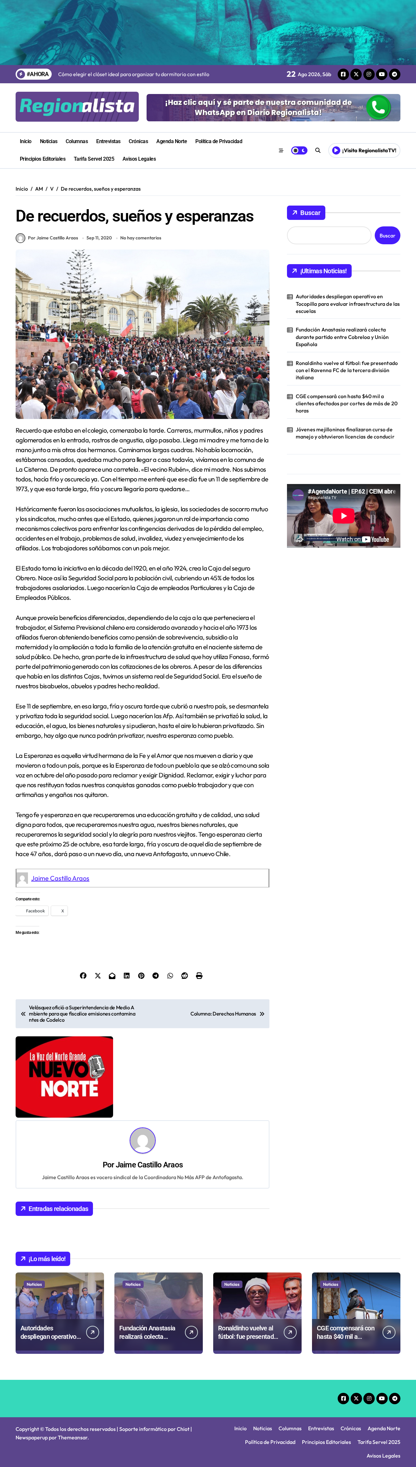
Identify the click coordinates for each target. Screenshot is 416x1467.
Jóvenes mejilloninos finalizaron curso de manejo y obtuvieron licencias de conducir (345, 433)
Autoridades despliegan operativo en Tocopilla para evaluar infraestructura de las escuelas (348, 303)
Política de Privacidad (218, 141)
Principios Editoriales (42, 159)
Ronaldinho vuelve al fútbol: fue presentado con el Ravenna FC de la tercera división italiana (347, 370)
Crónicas (138, 141)
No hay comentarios (140, 238)
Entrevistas (108, 141)
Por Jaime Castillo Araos (53, 238)
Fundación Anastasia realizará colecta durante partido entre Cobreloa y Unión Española (342, 336)
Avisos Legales (139, 159)
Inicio (26, 141)
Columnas (77, 141)
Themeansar (72, 1437)
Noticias (49, 141)
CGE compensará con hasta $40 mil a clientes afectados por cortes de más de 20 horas (346, 403)
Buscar (310, 213)
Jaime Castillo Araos (60, 878)
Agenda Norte (171, 141)
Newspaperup (32, 1437)
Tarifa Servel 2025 (94, 159)
